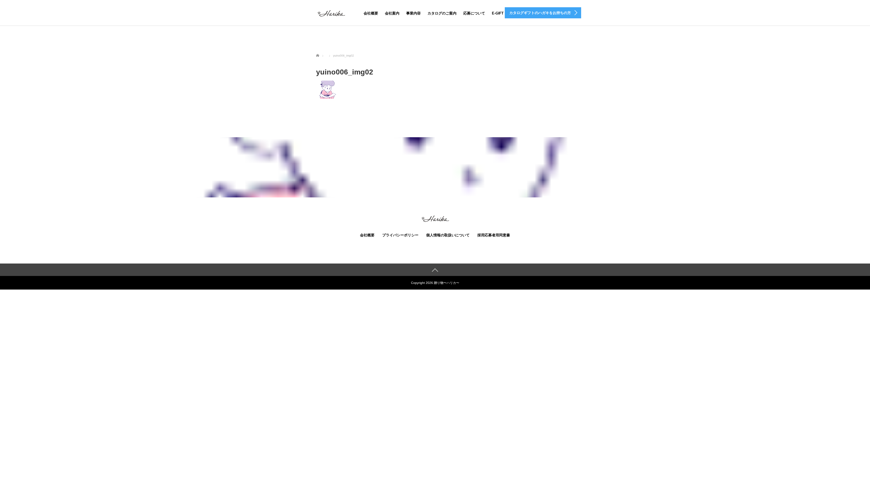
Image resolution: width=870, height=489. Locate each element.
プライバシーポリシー (400, 235)
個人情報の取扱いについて (448, 235)
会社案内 (392, 13)
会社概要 (371, 13)
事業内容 (413, 13)
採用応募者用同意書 (493, 235)
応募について (474, 13)
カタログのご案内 (442, 13)
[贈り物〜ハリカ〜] (331, 12)
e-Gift (498, 13)
